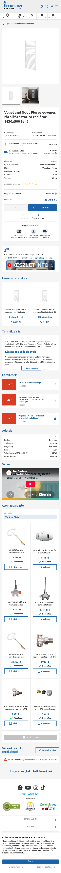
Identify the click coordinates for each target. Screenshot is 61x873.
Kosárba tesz (33, 737)
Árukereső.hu (30, 799)
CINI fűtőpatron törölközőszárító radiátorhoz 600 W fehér (16, 552)
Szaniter (32, 18)
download (55, 384)
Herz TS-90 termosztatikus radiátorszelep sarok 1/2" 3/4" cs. (16, 708)
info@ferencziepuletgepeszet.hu (37, 258)
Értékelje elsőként (16, 317)
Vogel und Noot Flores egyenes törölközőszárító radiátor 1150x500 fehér (16, 311)
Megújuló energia (20, 17)
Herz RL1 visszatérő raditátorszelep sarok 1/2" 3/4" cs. (44, 656)
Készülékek (7, 18)
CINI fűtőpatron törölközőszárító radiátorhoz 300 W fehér (16, 656)
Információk (30, 819)
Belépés (41, 6)
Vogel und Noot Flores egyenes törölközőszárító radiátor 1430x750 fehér (44, 311)
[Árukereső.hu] (30, 795)
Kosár (47, 6)
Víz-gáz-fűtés (53, 18)
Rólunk (30, 827)
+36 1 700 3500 (10, 258)
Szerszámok (42, 18)
